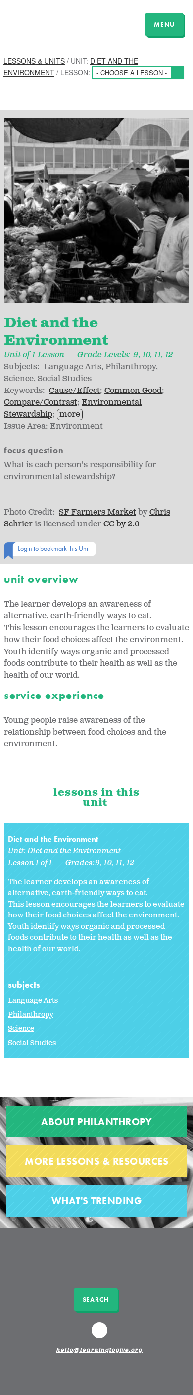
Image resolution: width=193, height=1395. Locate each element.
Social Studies (32, 1042)
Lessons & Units (34, 61)
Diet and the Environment (53, 839)
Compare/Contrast (40, 402)
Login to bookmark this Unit (54, 548)
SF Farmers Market (97, 512)
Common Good (133, 391)
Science (21, 1028)
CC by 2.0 (121, 524)
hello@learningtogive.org (99, 1350)
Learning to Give (46, 23)
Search (96, 1299)
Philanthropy (30, 1014)
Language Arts (33, 1000)
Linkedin (101, 1335)
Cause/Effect (74, 391)
